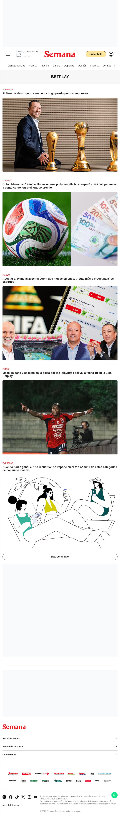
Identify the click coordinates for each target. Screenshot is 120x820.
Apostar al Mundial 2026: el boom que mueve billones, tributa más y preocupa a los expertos (58, 280)
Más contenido (60, 556)
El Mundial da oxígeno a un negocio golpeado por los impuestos (45, 93)
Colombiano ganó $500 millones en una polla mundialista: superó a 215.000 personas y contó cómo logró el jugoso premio (59, 186)
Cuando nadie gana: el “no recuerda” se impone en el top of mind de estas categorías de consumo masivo (59, 469)
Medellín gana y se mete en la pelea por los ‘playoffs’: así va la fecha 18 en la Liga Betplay (57, 374)
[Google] (4, 797)
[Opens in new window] (10, 797)
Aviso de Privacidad (14, 805)
